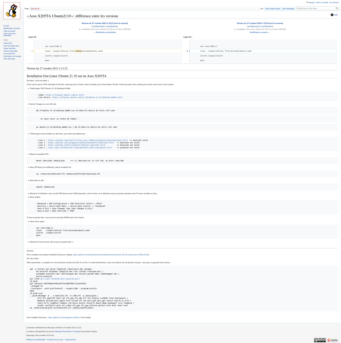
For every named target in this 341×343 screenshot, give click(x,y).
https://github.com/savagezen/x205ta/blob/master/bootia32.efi (80, 143)
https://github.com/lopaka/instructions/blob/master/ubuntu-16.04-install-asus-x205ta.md (110, 255)
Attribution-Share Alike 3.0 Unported (67, 331)
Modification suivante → (260, 32)
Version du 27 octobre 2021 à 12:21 (97, 23)
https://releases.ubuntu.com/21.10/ (64, 95)
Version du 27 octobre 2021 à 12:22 (253, 23)
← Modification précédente (104, 32)
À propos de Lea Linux (55, 340)
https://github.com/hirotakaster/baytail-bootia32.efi (75, 145)
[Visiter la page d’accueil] (11, 10)
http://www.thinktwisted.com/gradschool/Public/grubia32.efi (79, 148)
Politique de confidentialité (35, 340)
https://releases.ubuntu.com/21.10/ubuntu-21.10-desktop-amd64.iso (86, 97)
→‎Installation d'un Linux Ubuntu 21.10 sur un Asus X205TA (104, 29)
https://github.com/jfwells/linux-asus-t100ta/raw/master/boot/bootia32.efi (87, 140)
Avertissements (70, 340)
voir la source (121, 23)
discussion (100, 26)
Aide (336, 15)
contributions (111, 26)
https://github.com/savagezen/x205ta (63, 317)
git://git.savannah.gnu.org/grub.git (59, 279)
